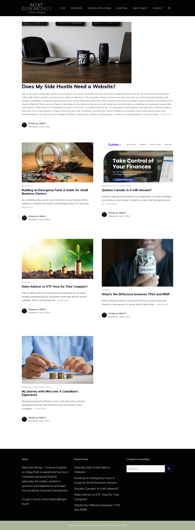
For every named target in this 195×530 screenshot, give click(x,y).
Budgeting (76, 8)
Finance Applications (99, 8)
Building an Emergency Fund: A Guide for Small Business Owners (55, 191)
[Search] (169, 468)
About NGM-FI (140, 8)
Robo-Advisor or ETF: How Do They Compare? (55, 286)
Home (62, 8)
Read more (166, 114)
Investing (122, 8)
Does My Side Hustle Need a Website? (68, 86)
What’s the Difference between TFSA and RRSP (136, 294)
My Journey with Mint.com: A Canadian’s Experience (50, 393)
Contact (158, 8)
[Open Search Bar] (169, 8)
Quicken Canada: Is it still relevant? (127, 190)
